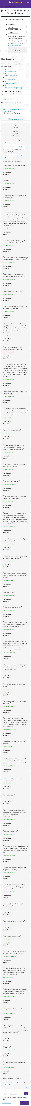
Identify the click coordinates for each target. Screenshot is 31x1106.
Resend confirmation (11, 75)
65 (5, 158)
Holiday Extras (15, 2)
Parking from (11, 24)
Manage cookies (6, 1103)
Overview (7, 143)
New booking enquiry (11, 71)
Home (4, 110)
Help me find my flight (14, 45)
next (10, 158)
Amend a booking (10, 83)
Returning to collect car (14, 29)
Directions (17, 143)
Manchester (8, 111)
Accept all (24, 1103)
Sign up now (8, 99)
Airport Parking (15, 110)
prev (5, 156)
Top (27, 1088)
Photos (21, 147)
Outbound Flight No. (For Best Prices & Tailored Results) (16, 37)
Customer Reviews (10, 147)
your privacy (10, 103)
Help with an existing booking (13, 88)
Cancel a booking (10, 79)
